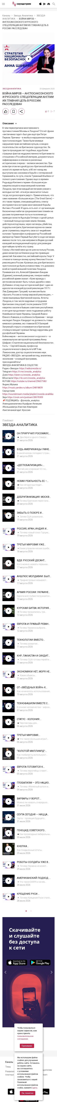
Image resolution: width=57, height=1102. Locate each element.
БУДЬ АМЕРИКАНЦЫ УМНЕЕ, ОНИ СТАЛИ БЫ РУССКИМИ (34, 451)
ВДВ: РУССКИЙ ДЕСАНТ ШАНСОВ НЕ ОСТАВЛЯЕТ (31, 562)
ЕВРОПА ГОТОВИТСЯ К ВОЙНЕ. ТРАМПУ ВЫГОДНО (32, 768)
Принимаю (27, 1046)
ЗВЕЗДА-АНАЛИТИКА (11, 89)
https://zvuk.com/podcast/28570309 (25, 397)
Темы (8, 1067)
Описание (8, 123)
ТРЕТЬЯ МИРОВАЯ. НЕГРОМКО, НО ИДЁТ (29, 737)
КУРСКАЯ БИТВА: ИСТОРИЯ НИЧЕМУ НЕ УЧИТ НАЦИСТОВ (34, 610)
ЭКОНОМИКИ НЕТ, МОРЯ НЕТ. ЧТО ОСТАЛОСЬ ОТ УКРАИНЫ (34, 673)
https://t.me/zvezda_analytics (26, 371)
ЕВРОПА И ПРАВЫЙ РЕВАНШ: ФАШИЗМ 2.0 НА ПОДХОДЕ (34, 625)
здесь (34, 1088)
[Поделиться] (21, 111)
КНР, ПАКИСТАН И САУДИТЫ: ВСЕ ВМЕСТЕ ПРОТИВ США (34, 657)
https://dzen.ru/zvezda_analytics (24, 375)
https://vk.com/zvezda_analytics (29, 378)
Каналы (6, 15)
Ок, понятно (27, 1093)
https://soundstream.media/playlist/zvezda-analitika (27, 394)
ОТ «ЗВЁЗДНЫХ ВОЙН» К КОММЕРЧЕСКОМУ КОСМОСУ (34, 689)
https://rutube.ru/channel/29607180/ (29, 381)
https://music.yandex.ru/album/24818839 (22, 387)
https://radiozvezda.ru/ (30, 368)
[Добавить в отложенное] (13, 111)
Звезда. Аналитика (23, 15)
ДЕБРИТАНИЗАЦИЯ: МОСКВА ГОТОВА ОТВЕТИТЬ (34, 498)
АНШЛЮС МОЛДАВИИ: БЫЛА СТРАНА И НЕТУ (34, 578)
